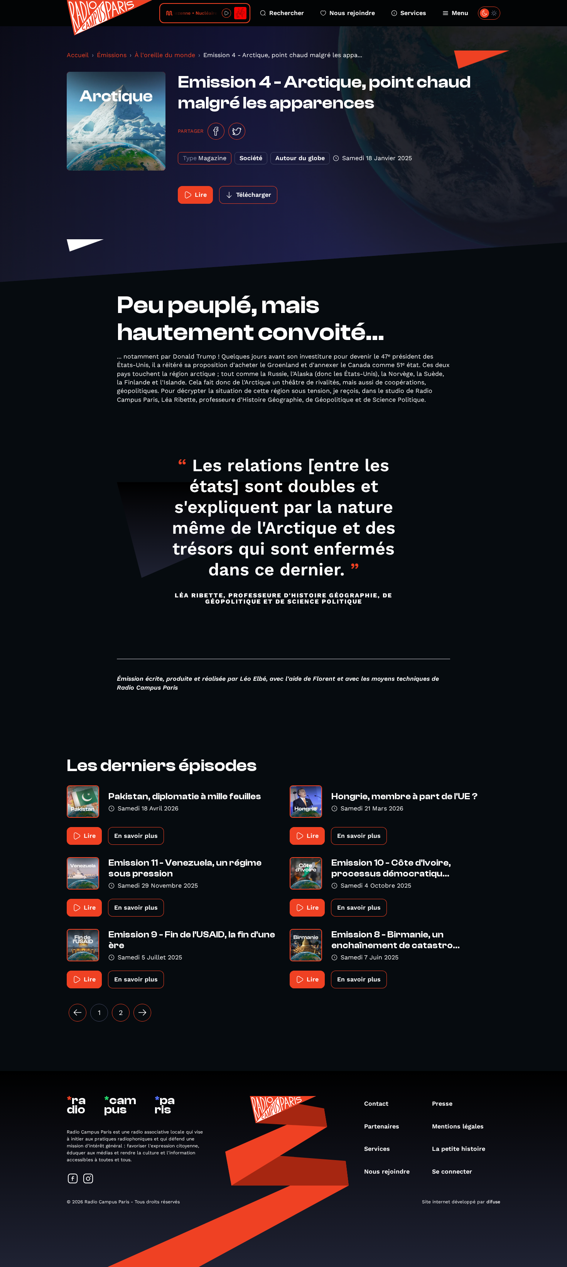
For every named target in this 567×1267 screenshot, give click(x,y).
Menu (460, 13)
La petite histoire (458, 1148)
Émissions (112, 55)
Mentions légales (458, 1126)
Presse (442, 1103)
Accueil (78, 55)
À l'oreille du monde (165, 55)
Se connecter (452, 1171)
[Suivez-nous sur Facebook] (73, 1179)
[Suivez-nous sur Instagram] (88, 1179)
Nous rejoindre (352, 13)
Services (413, 13)
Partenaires (381, 1126)
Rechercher (286, 13)
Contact (376, 1103)
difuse (493, 1201)
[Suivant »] (142, 1012)
